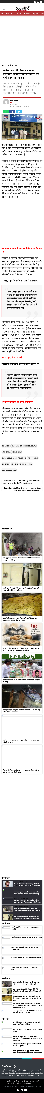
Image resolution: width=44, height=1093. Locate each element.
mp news (14, 464)
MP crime (5, 464)
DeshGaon (14, 100)
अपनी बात (9, 13)
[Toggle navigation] (4, 8)
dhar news (17, 452)
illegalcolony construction (14, 458)
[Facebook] (35, 1)
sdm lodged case (9, 470)
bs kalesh (6, 446)
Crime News (6, 452)
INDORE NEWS (33, 458)
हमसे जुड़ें (18, 1083)
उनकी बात (18, 13)
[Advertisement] (22, 39)
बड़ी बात (35, 13)
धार (11, 102)
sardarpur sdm (26, 464)
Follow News (27, 1083)
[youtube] (40, 1)
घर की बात (27, 13)
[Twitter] (38, 1)
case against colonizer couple (24, 446)
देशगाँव (13, 1083)
